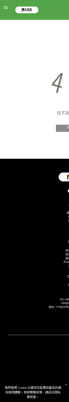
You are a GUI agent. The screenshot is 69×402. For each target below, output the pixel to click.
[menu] (6, 7)
